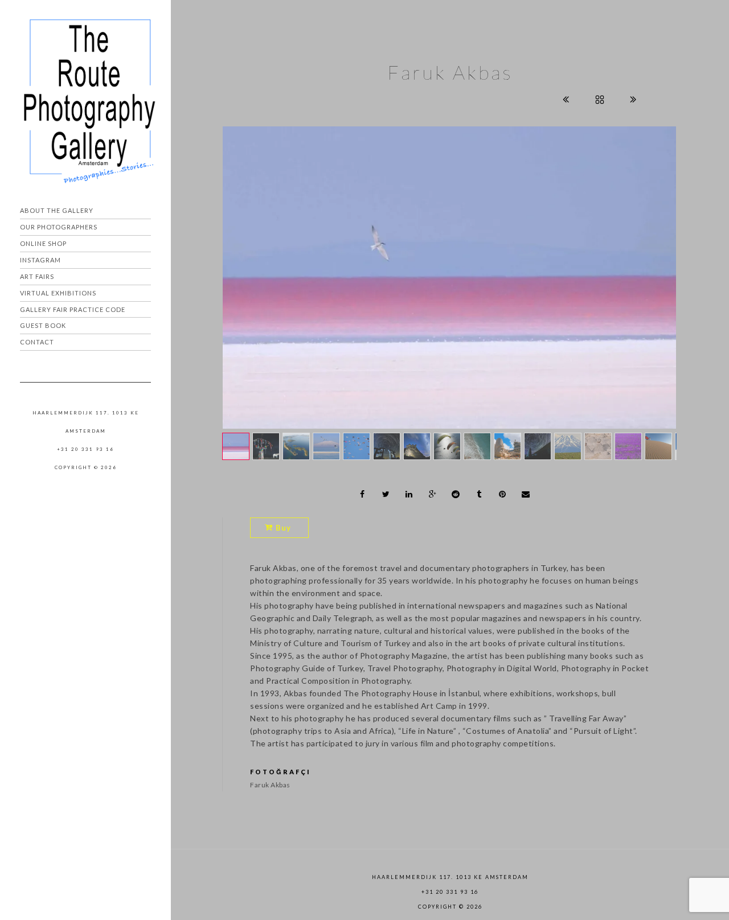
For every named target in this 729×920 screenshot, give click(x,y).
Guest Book (43, 325)
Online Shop (43, 243)
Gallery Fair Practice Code (72, 309)
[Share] (362, 494)
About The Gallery (56, 210)
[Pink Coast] (449, 277)
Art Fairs (37, 276)
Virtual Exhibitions (58, 293)
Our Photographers (58, 227)
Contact (37, 342)
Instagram (40, 260)
